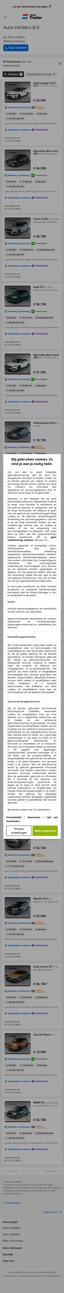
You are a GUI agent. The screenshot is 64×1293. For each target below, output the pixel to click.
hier (46, 540)
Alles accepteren (45, 831)
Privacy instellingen (19, 830)
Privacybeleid (13, 817)
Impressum (33, 817)
